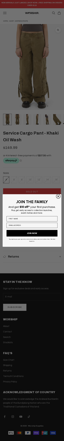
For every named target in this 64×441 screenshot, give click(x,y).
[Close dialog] (58, 196)
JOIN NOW (32, 233)
